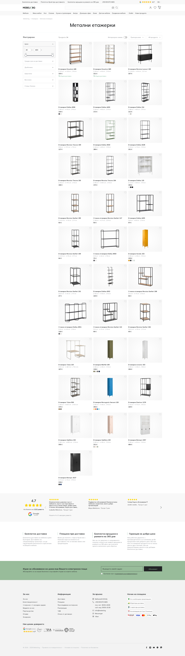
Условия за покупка (71, 647)
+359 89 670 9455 (101, 602)
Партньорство (28, 611)
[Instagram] (151, 647)
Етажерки (35, 19)
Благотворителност (30, 602)
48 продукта (153, 37)
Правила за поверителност (52, 647)
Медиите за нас (28, 608)
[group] (64, 506)
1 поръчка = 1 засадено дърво (34, 605)
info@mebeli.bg (100, 610)
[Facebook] (147, 647)
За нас (25, 599)
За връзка (27, 617)
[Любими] (155, 7)
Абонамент (153, 569)
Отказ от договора (65, 614)
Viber (97, 616)
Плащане (61, 602)
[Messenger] (158, 647)
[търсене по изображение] (113, 7)
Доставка (61, 599)
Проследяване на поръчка (68, 605)
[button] (150, 8)
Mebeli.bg (26, 19)
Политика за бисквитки (89, 647)
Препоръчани (136, 37)
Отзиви (25, 614)
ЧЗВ (59, 611)
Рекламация (62, 608)
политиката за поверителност (126, 574)
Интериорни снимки (115, 37)
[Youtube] (155, 647)
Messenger (99, 613)
